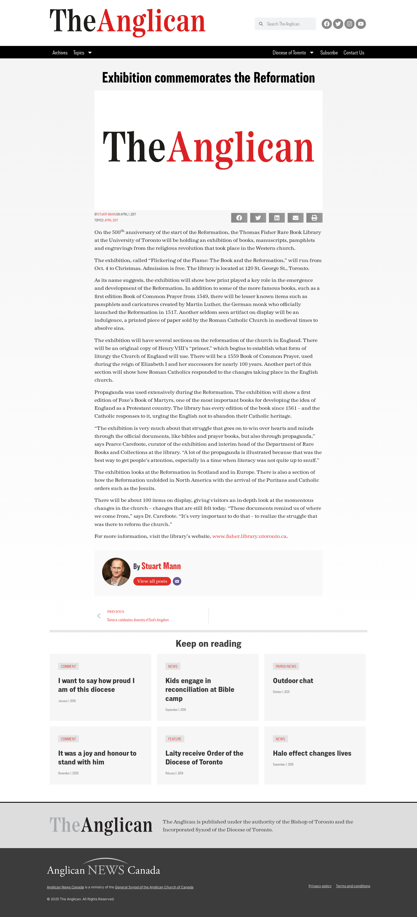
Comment (68, 666)
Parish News (286, 666)
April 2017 (111, 220)
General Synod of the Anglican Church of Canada (154, 887)
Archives (60, 52)
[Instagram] (349, 24)
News (173, 666)
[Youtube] (361, 24)
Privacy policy (320, 886)
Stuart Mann (107, 214)
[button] (239, 218)
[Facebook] (327, 24)
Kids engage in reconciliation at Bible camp (199, 689)
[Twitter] (338, 24)
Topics (78, 52)
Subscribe (329, 52)
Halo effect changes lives (312, 753)
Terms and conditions (353, 886)
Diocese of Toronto (289, 52)
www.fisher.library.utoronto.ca (249, 536)
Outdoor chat (293, 680)
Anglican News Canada (65, 887)
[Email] (177, 581)
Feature (175, 739)
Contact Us (354, 52)
